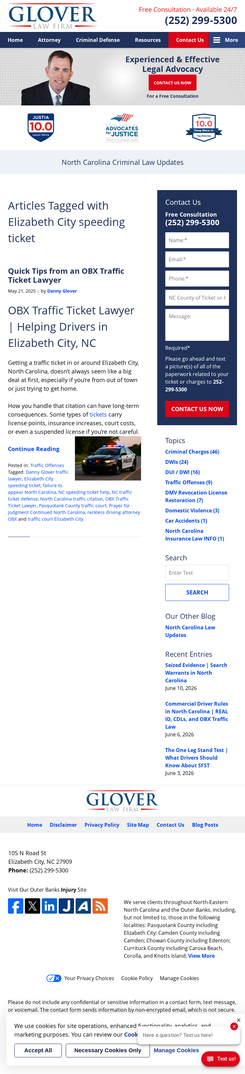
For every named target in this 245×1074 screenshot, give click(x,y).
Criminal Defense (98, 39)
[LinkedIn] (49, 906)
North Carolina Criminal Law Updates (53, 16)
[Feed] (100, 906)
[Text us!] (220, 1060)
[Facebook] (15, 906)
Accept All (38, 1050)
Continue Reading (33, 449)
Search (197, 592)
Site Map (138, 824)
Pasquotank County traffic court (73, 505)
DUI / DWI (182, 472)
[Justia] (66, 906)
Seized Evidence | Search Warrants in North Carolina (196, 673)
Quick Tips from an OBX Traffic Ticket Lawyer (66, 275)
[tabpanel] (41, 127)
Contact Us (190, 39)
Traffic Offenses (47, 465)
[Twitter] (32, 906)
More (231, 39)
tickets (97, 414)
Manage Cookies (179, 978)
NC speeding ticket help (83, 492)
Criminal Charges (192, 451)
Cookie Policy (137, 978)
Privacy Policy (102, 824)
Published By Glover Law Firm (188, 16)
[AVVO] (83, 906)
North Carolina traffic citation (71, 499)
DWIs (176, 461)
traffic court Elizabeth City (55, 519)
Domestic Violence (192, 510)
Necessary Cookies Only (107, 1050)
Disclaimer (63, 824)
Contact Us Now (172, 83)
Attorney (49, 39)
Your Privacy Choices (89, 978)
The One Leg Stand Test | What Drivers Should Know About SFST (196, 758)
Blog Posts (205, 824)
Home (15, 39)
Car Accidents (186, 520)
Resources (148, 39)
